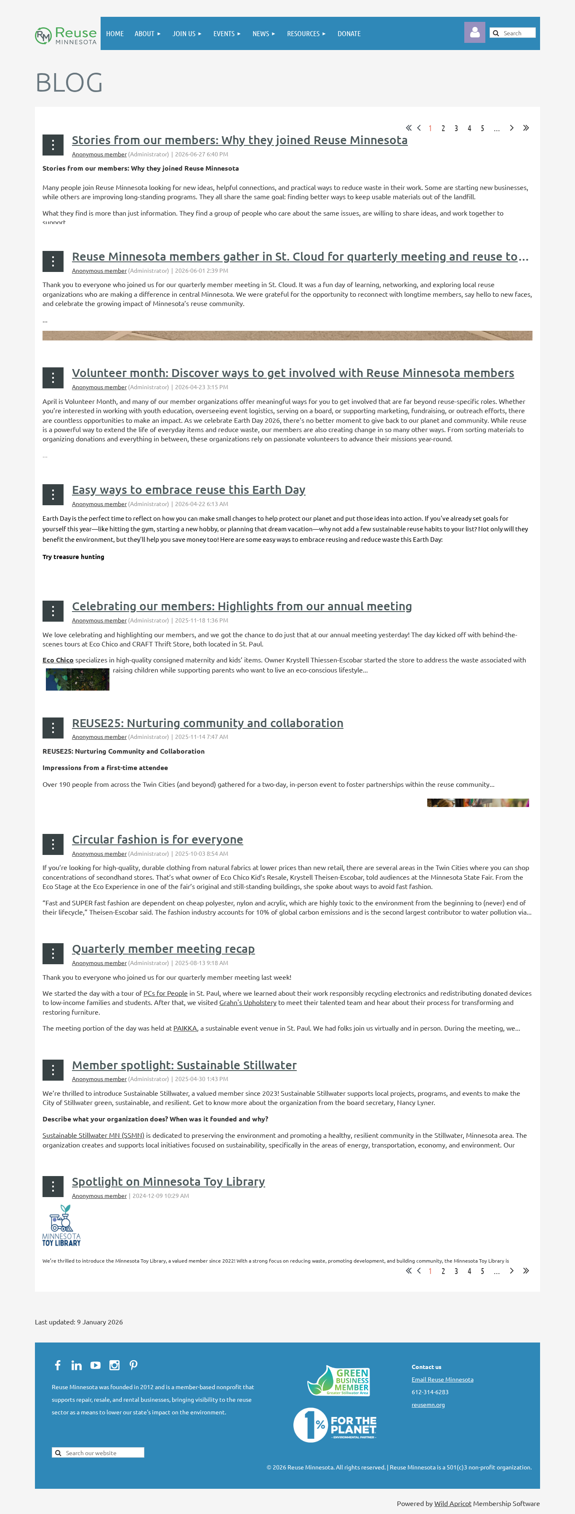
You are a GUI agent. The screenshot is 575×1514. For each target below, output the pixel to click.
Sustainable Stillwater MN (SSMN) (93, 1135)
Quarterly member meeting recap (163, 948)
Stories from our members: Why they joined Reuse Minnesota (240, 139)
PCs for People (166, 993)
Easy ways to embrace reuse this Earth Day (189, 489)
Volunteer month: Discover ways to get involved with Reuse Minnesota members (293, 372)
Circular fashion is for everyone (157, 839)
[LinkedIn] (77, 1365)
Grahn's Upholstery (248, 1002)
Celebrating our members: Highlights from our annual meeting (242, 606)
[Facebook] (58, 1365)
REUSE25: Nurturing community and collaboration (207, 722)
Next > (512, 128)
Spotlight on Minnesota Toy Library (168, 1181)
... (497, 128)
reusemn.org (428, 1404)
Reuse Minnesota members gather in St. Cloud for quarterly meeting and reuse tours (303, 256)
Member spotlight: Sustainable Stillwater (184, 1065)
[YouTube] (95, 1365)
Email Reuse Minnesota (443, 1379)
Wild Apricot (452, 1503)
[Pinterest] (133, 1365)
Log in (474, 32)
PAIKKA (185, 1027)
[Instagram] (114, 1365)
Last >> (526, 128)
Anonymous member (99, 154)
